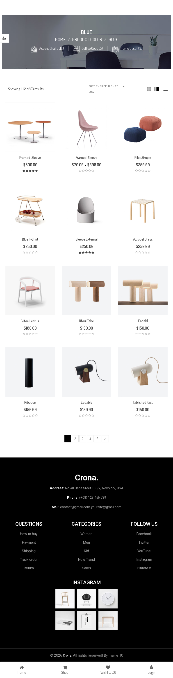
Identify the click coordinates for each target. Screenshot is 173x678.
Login (151, 672)
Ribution (30, 402)
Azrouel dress (143, 239)
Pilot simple (142, 157)
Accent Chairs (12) (51, 48)
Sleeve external (87, 239)
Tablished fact (143, 402)
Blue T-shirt (30, 239)
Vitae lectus (30, 321)
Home (60, 39)
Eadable (86, 402)
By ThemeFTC (113, 655)
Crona (67, 655)
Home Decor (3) (131, 48)
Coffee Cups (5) (92, 48)
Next (105, 438)
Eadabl (143, 321)
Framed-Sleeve (30, 157)
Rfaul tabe (86, 321)
